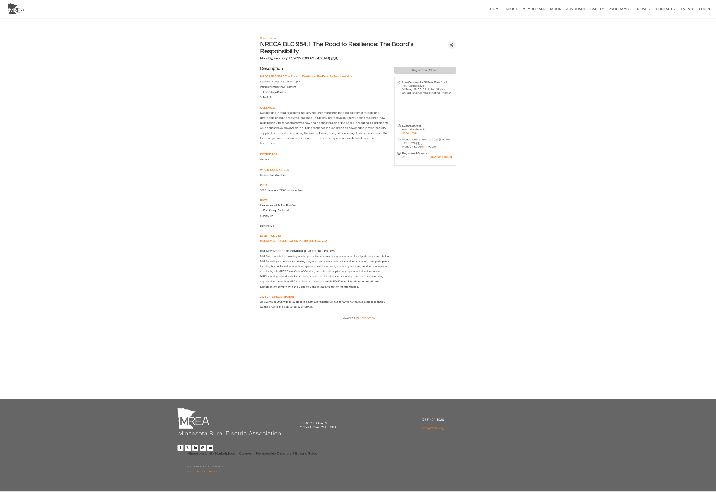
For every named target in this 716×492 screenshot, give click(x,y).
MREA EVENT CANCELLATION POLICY (284, 240)
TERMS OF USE (214, 472)
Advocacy (576, 9)
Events (688, 9)
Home (495, 9)
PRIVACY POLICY (196, 472)
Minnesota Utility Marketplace (211, 453)
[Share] (452, 45)
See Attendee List (440, 156)
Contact (664, 9)
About (511, 9)
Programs (619, 9)
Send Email (409, 132)
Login (704, 9)
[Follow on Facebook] (180, 448)
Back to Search (269, 38)
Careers (245, 453)
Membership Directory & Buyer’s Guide (286, 453)
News (642, 9)
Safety (597, 9)
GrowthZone (366, 317)
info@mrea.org (433, 428)
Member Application (542, 9)
